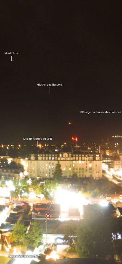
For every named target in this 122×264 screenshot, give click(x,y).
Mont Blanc (9, 53)
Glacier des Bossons (47, 84)
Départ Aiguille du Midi (35, 138)
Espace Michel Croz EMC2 (22, 256)
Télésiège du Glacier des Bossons (98, 112)
